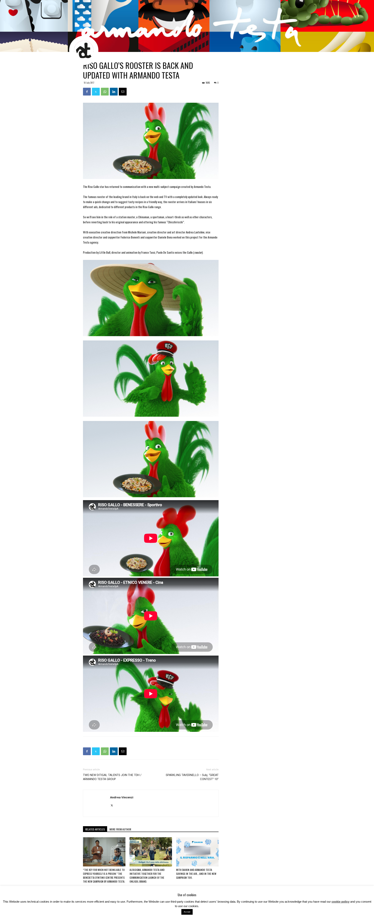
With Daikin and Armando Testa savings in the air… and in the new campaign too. (196, 873)
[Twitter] (113, 805)
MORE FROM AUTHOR (120, 829)
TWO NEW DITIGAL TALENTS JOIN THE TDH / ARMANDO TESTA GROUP (112, 777)
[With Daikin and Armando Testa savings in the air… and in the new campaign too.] (197, 851)
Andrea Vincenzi (121, 797)
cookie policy (340, 901)
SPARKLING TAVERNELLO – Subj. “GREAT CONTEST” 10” (192, 777)
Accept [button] (187, 912)
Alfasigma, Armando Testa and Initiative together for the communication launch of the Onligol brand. (147, 875)
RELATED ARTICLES (95, 829)
